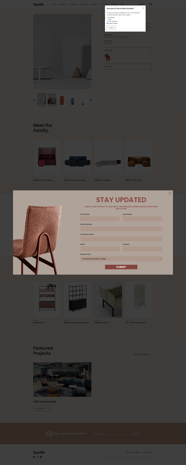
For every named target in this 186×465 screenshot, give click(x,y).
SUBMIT (121, 267)
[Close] (169, 193)
